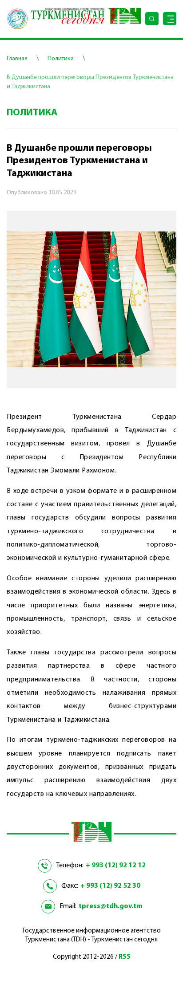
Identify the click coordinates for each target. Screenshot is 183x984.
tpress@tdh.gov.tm (110, 906)
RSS (125, 957)
